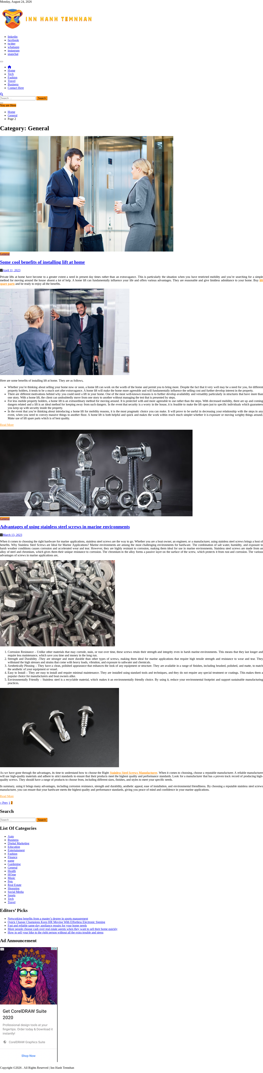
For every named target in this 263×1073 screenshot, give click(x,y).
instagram (13, 50)
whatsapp (13, 47)
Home (11, 70)
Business (13, 84)
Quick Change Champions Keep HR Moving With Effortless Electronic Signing (56, 922)
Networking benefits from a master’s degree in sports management (48, 918)
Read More (7, 424)
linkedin (13, 36)
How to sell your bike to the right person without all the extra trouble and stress (55, 932)
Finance (12, 857)
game (11, 860)
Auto (11, 836)
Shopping (13, 888)
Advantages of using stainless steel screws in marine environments (65, 526)
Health (12, 871)
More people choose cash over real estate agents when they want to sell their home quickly (62, 929)
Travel (11, 81)
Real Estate (14, 885)
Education (14, 846)
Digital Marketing (18, 843)
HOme (12, 874)
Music (11, 878)
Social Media (16, 891)
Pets (10, 881)
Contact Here (16, 87)
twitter (11, 43)
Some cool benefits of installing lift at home (42, 262)
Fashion (12, 77)
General (5, 254)
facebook (13, 40)
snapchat (13, 54)
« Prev (4, 802)
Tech (11, 74)
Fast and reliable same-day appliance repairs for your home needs (47, 925)
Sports (11, 895)
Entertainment (16, 850)
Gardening (14, 864)
